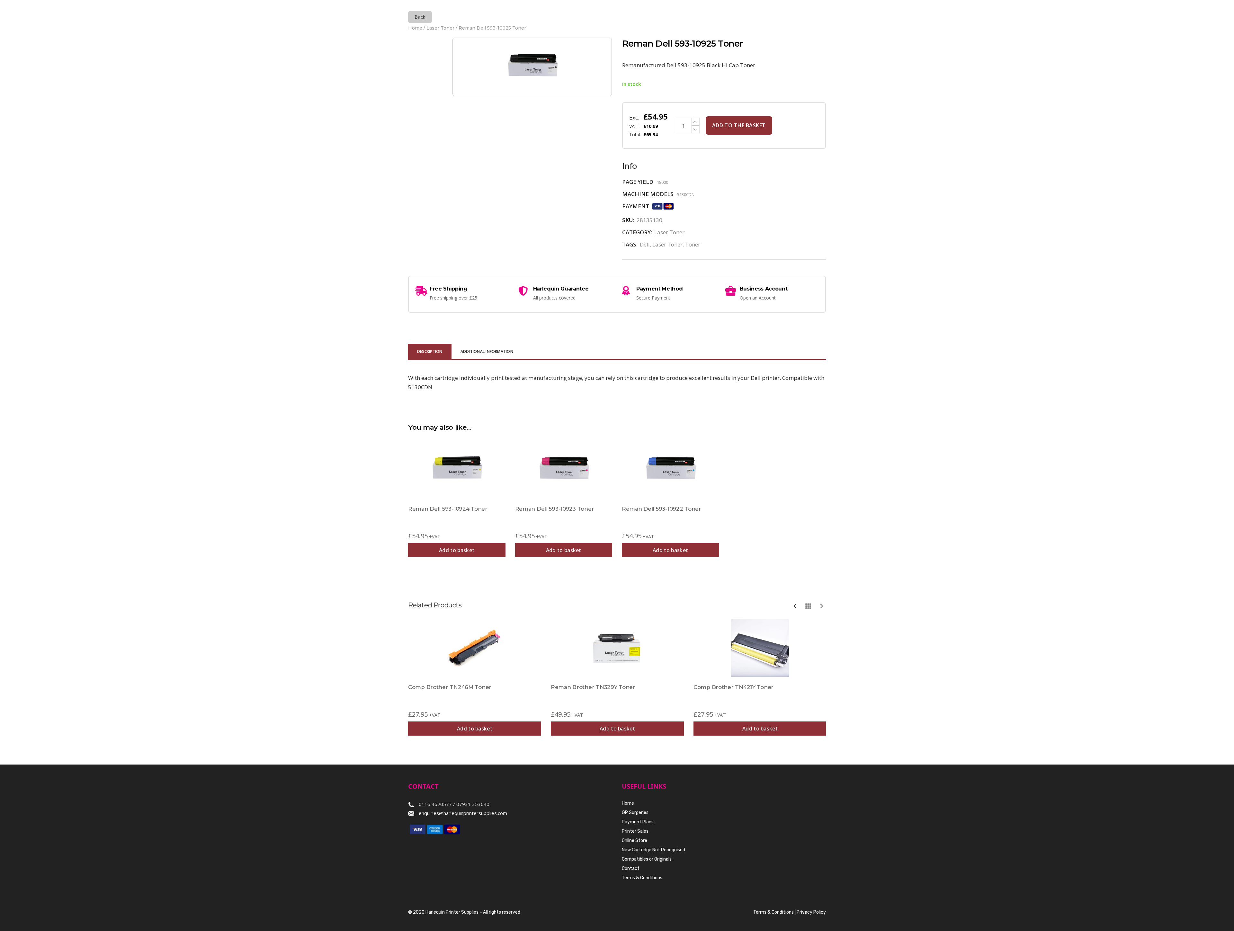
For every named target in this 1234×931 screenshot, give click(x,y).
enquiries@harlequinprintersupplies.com (463, 813)
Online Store (634, 840)
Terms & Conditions (642, 878)
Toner (692, 244)
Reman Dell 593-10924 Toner (447, 509)
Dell (645, 244)
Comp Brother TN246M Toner (449, 687)
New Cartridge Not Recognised (653, 850)
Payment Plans (638, 822)
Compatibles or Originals (647, 859)
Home (415, 28)
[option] (474, 677)
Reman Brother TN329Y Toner (593, 687)
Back (420, 17)
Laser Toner (440, 28)
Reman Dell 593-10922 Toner (661, 509)
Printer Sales (635, 831)
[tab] (430, 352)
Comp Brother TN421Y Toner (733, 687)
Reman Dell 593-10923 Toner (554, 509)
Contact (630, 868)
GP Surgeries (635, 812)
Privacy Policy (811, 912)
